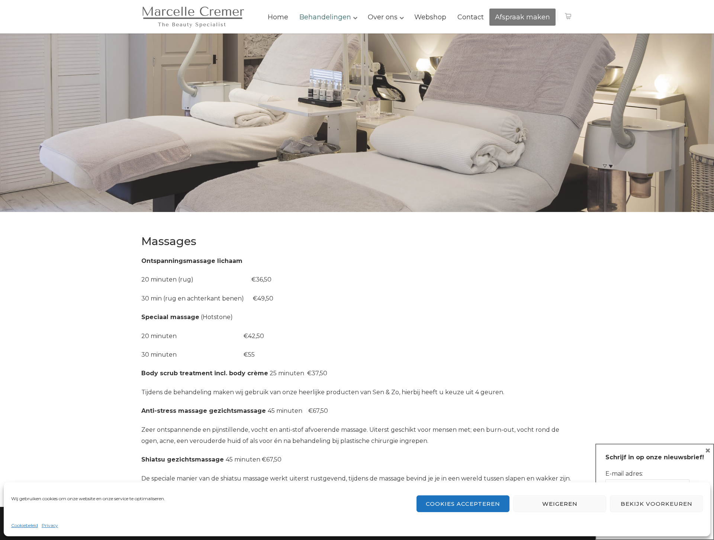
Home (278, 17)
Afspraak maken (522, 17)
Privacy (50, 525)
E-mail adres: (624, 473)
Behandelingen (325, 17)
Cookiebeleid (24, 525)
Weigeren (560, 503)
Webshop (430, 17)
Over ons (383, 17)
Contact (470, 17)
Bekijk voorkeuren (656, 503)
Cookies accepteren (463, 503)
